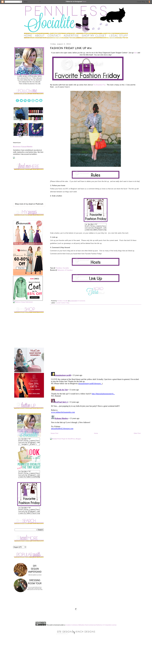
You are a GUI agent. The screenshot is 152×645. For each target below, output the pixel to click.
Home (96, 433)
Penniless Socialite (62, 268)
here (135, 53)
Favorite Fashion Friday (62, 302)
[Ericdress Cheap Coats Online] (28, 300)
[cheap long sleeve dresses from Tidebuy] (28, 275)
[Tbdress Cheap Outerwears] (23, 302)
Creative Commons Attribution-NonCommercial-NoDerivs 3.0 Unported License (90, 625)
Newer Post (54, 433)
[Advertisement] (29, 332)
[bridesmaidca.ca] (28, 245)
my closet (29, 204)
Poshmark (39, 204)
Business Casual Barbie (22, 147)
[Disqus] (95, 339)
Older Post (137, 433)
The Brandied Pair (99, 85)
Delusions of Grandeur (65, 270)
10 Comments (81, 300)
